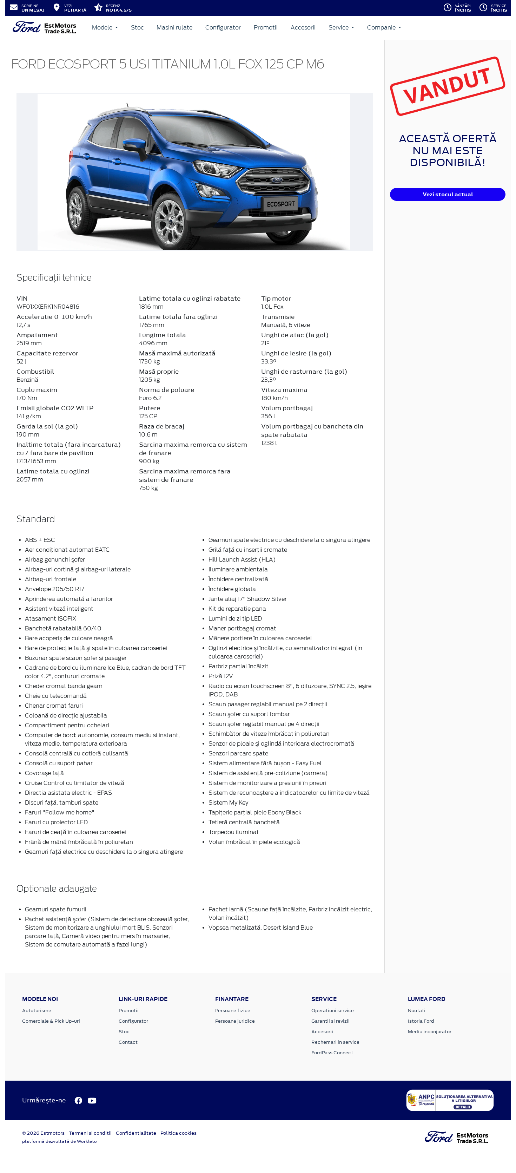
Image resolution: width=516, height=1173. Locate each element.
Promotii (266, 27)
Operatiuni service (332, 1010)
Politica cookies (178, 1133)
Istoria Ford (421, 1021)
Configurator (223, 27)
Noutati (416, 1010)
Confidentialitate (136, 1133)
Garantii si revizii (330, 1021)
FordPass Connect (332, 1052)
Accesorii (303, 27)
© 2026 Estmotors (43, 1133)
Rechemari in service (335, 1042)
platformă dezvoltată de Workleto (59, 1141)
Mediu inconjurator (429, 1031)
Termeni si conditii (90, 1133)
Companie (382, 27)
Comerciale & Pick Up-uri (51, 1021)
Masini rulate (174, 27)
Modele (103, 27)
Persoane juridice (235, 1021)
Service (339, 27)
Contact (128, 1042)
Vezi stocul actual (448, 194)
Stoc (137, 27)
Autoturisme (36, 1010)
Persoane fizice (232, 1010)
